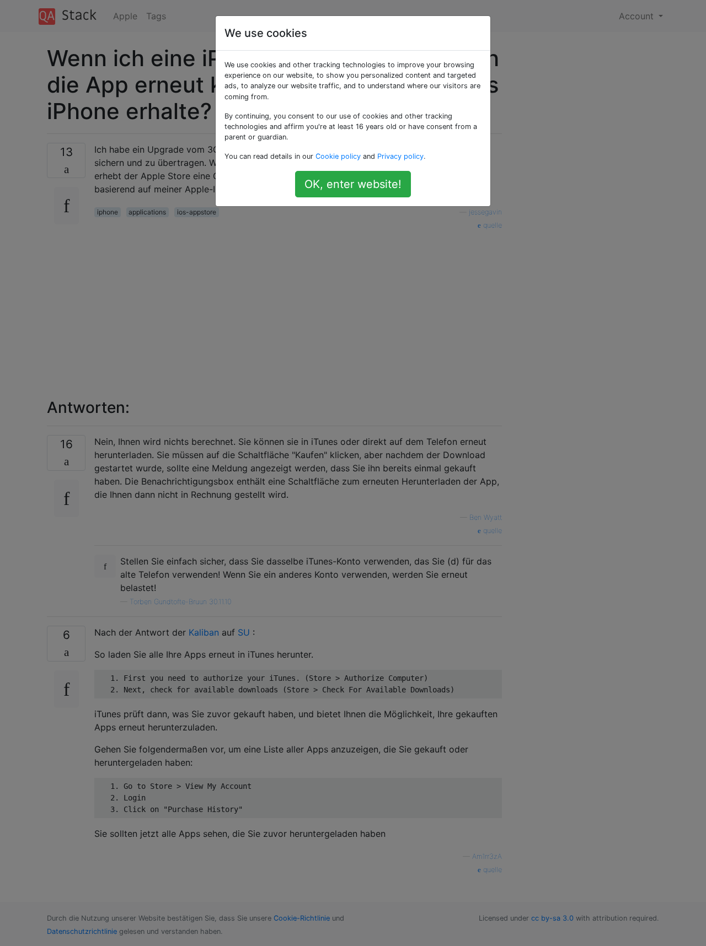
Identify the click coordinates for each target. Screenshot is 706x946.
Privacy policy (400, 156)
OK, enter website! (353, 184)
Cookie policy (338, 156)
